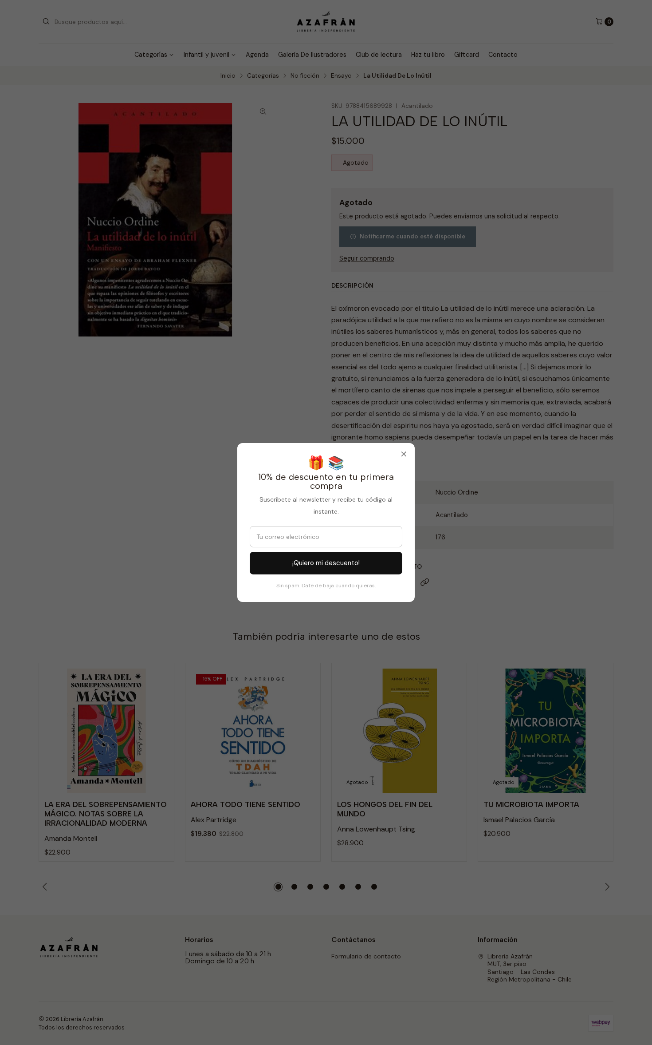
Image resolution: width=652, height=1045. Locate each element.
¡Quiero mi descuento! (326, 562)
